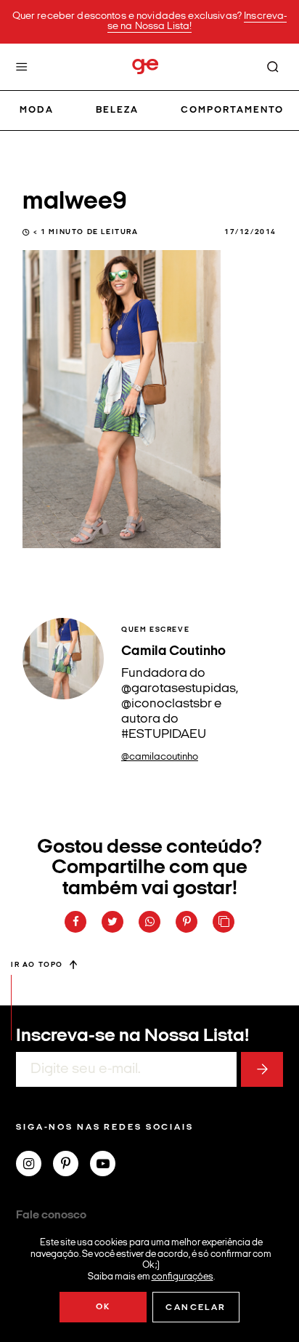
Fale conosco (51, 1215)
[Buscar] (273, 66)
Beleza (117, 110)
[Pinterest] (71, 1165)
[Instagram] (34, 1165)
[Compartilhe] (223, 922)
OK (103, 1307)
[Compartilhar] (75, 922)
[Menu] (22, 67)
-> (262, 1069)
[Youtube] (108, 1165)
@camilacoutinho (159, 757)
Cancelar (195, 1307)
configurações (182, 1276)
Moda (37, 110)
